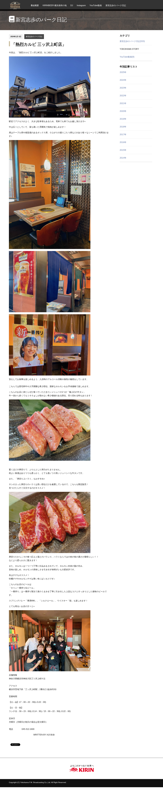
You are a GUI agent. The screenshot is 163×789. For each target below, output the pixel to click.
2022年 (123, 96)
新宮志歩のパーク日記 (116, 5)
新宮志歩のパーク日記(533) (132, 41)
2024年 (123, 80)
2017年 (123, 134)
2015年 (123, 150)
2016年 (123, 142)
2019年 (123, 119)
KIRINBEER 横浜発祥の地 (55, 5)
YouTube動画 (96, 5)
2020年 (123, 111)
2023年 (123, 88)
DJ (71, 5)
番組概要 (35, 5)
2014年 (123, 158)
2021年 (123, 103)
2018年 (123, 127)
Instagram (81, 5)
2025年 (123, 72)
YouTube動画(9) (127, 57)
